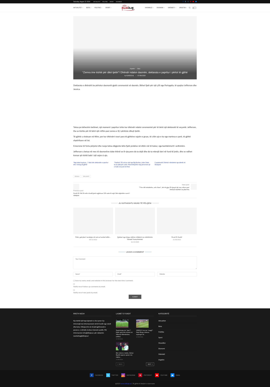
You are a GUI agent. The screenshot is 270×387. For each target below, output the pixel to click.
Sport (112, 1)
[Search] (190, 7)
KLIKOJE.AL (130, 75)
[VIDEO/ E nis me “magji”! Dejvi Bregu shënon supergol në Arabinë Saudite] (142, 323)
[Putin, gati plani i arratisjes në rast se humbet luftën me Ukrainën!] (93, 221)
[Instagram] (188, 1)
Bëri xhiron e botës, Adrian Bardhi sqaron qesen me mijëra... (125, 355)
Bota (88, 7)
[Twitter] (185, 1)
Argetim (182, 7)
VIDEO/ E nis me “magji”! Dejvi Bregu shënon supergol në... (144, 332)
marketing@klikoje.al (80, 336)
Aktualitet (96, 1)
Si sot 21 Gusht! (176, 237)
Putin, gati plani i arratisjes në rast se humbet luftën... (93, 237)
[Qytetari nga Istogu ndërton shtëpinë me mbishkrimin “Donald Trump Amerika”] (135, 221)
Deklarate (86, 176)
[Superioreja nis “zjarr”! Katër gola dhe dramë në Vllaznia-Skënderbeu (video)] (122, 323)
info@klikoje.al (88, 333)
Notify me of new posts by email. (85, 293)
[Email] (196, 1)
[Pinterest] (190, 1)
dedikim (77, 176)
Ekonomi (160, 7)
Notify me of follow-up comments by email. (89, 287)
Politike (105, 1)
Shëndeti (171, 7)
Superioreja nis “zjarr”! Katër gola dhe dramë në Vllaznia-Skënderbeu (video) (124, 333)
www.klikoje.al (126, 383)
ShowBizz (119, 1)
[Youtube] (193, 1)
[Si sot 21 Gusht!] (177, 221)
